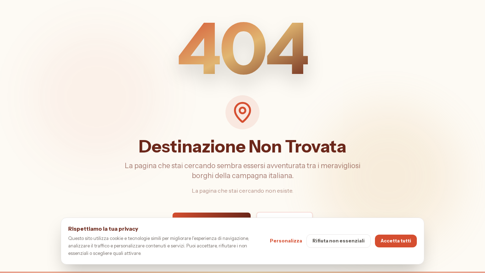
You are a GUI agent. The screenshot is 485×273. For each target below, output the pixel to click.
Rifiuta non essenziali (338, 240)
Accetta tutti (396, 240)
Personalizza (286, 240)
